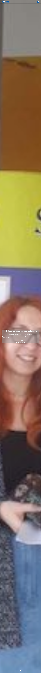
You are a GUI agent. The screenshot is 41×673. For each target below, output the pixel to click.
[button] (38, 2)
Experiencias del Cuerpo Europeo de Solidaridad (14, 336)
